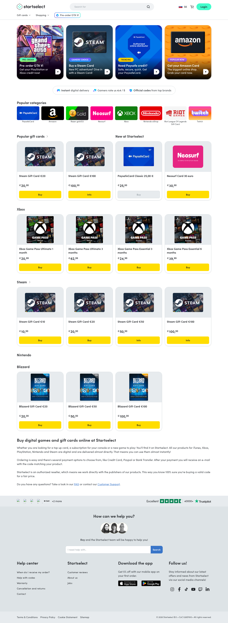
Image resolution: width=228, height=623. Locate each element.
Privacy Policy (47, 617)
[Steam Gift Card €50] (139, 302)
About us (73, 577)
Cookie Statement (67, 617)
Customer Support (109, 484)
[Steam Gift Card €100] (89, 156)
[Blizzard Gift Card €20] (40, 387)
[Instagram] (172, 589)
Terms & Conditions (27, 617)
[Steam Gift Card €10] (40, 302)
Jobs (70, 583)
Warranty (22, 583)
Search (156, 549)
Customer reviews (78, 572)
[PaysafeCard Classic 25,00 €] (139, 156)
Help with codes (26, 577)
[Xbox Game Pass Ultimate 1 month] (40, 229)
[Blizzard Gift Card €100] (138, 387)
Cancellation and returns (31, 588)
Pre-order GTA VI (69, 15)
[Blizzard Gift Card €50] (89, 387)
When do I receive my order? (33, 572)
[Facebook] (179, 589)
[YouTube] (193, 589)
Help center (27, 563)
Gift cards (22, 15)
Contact (21, 593)
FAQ (76, 484)
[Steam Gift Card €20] (40, 156)
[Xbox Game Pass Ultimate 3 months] (89, 229)
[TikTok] (186, 589)
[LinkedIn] (207, 589)
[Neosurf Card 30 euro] (188, 157)
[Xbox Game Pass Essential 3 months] (138, 229)
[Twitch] (200, 589)
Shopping (41, 15)
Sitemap (84, 617)
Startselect (77, 563)
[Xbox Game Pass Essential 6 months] (188, 229)
